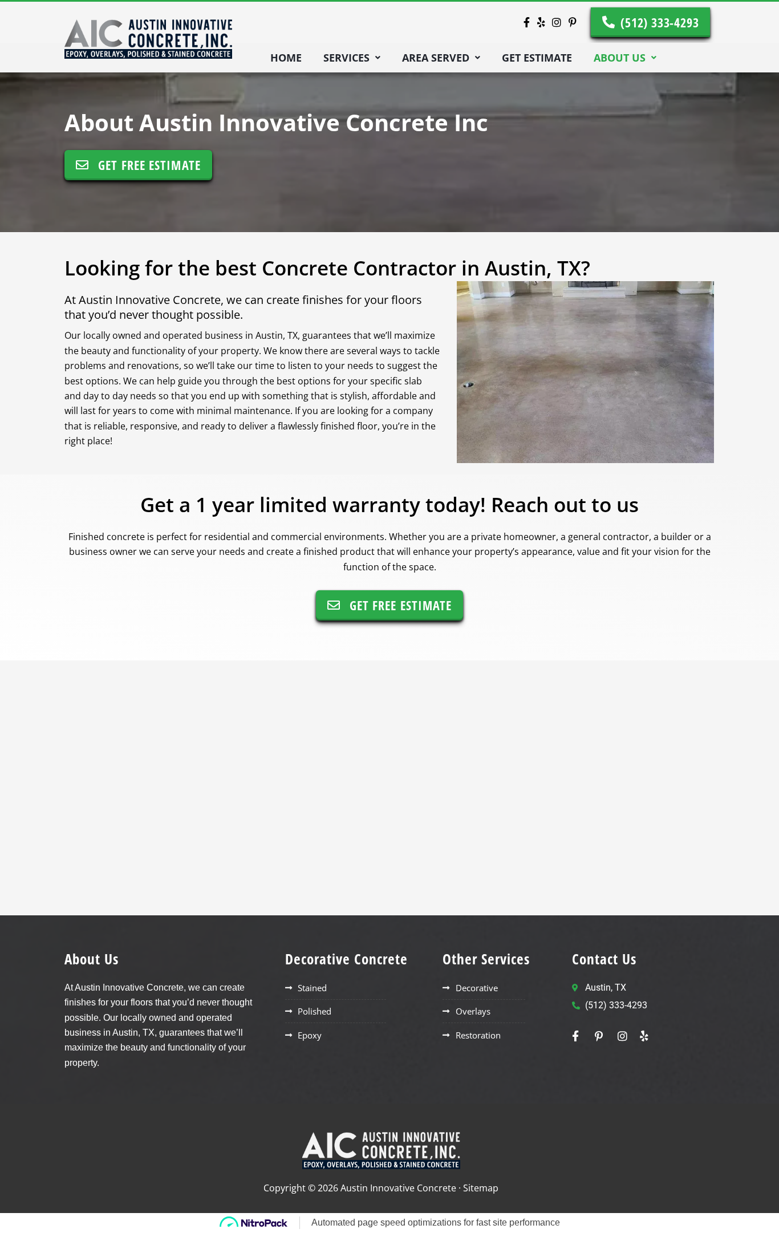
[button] (352, 57)
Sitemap (480, 1188)
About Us (620, 57)
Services (346, 57)
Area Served (435, 57)
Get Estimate (537, 57)
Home (286, 57)
